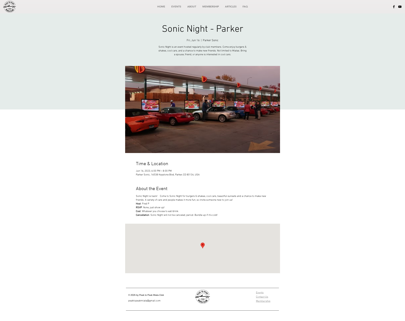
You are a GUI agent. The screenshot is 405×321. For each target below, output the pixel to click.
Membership (263, 301)
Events (260, 292)
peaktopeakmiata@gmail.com (144, 300)
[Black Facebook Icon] (394, 7)
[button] (176, 6)
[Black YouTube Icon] (400, 7)
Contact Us (262, 297)
